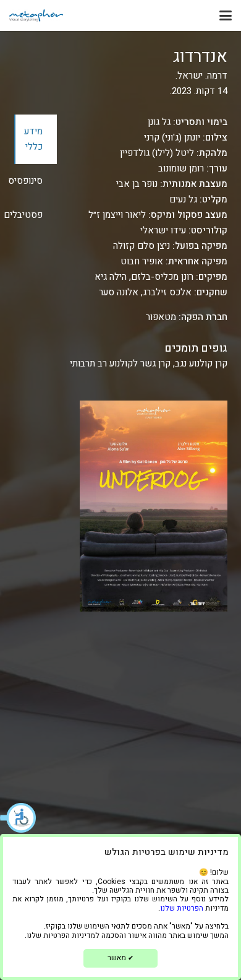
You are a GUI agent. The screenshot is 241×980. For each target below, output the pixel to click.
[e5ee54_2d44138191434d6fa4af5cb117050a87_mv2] (36, 15)
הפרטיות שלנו (181, 908)
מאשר (120, 957)
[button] (18, 817)
